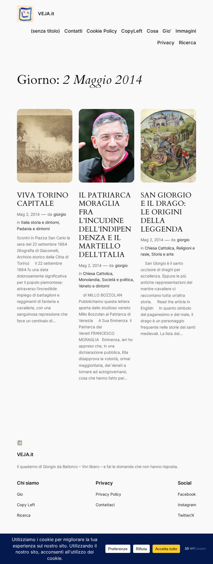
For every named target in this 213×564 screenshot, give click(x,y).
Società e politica (117, 279)
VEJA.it (46, 13)
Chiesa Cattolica (97, 273)
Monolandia (89, 279)
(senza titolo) (45, 31)
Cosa (152, 31)
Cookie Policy (102, 31)
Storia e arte (162, 254)
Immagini (186, 31)
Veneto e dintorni (94, 286)
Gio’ (167, 31)
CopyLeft (131, 31)
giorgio (60, 214)
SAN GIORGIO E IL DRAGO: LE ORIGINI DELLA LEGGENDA (166, 212)
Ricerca (187, 42)
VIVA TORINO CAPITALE (42, 199)
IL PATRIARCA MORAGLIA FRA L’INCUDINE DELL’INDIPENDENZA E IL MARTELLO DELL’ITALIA (105, 225)
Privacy (165, 42)
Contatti (73, 31)
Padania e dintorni (33, 228)
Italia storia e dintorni (40, 222)
